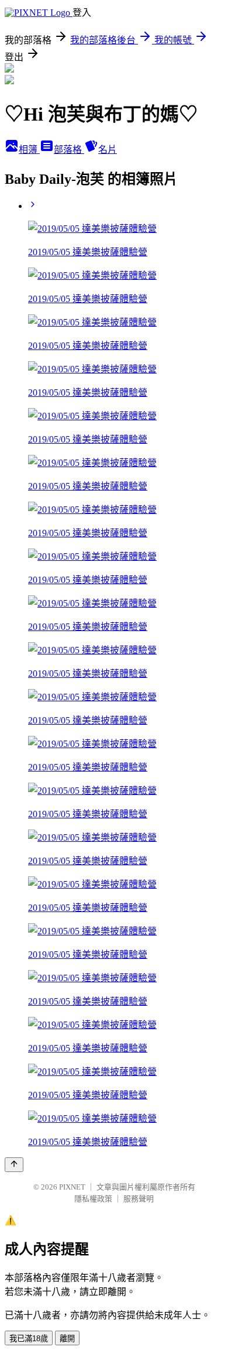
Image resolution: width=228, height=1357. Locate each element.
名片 (107, 150)
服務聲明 (138, 1198)
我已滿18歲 (28, 1338)
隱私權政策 (93, 1198)
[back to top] (14, 1164)
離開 (67, 1338)
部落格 (69, 150)
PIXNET (72, 1187)
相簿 (29, 150)
